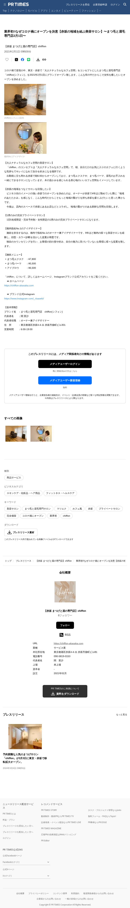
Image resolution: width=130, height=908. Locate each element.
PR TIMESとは (9, 813)
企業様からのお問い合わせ (49, 898)
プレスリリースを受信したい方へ (18, 825)
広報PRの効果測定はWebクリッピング (58, 834)
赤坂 (90, 508)
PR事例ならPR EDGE (97, 822)
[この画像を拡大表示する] (16, 434)
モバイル (32, 10)
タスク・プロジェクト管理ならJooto (104, 810)
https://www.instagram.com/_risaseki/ (24, 298)
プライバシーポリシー (38, 893)
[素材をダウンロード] (38, 59)
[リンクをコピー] (44, 59)
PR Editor (45, 840)
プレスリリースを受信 (78, 4)
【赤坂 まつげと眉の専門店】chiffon (54, 561)
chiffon (66, 515)
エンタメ (56, 10)
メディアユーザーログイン (65, 363)
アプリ (44, 10)
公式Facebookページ (12, 855)
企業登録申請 (100, 4)
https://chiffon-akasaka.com (19, 285)
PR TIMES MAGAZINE (51, 828)
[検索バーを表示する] (125, 4)
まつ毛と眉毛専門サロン (38, 508)
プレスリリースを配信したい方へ (18, 832)
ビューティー (71, 10)
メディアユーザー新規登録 (65, 380)
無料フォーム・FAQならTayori (102, 816)
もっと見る (121, 714)
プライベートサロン (109, 508)
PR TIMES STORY (49, 810)
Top (5, 10)
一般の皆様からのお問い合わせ (79, 898)
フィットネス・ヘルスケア (60, 493)
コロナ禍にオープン (33, 515)
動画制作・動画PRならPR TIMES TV (57, 816)
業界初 (53, 515)
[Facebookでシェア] (22, 59)
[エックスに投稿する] (16, 59)
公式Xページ (8, 869)
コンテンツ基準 (60, 893)
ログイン (115, 4)
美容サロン (13, 508)
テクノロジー (17, 10)
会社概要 (20, 893)
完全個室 (11, 515)
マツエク (61, 508)
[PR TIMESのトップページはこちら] (18, 4)
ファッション (89, 10)
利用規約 (75, 893)
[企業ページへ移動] (65, 592)
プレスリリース (23, 561)
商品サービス (14, 477)
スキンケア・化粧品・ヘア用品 (23, 493)
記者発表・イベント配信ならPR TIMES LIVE (61, 822)
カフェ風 (77, 508)
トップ (8, 561)
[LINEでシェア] (28, 59)
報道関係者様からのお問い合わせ (98, 893)
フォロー (65, 625)
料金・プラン (9, 819)
